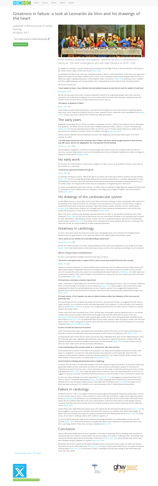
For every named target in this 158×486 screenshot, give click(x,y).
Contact (71, 3)
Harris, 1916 (136, 409)
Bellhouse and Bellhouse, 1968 (77, 324)
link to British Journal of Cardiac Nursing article (31, 39)
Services (45, 3)
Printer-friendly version (23, 453)
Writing (53, 3)
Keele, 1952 (63, 107)
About (36, 3)
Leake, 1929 (63, 248)
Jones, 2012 (68, 192)
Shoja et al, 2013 (114, 131)
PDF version (37, 453)
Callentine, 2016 (126, 272)
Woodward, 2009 (65, 317)
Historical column (21, 44)
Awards (62, 3)
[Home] (23, 3)
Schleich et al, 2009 (109, 438)
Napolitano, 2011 (65, 91)
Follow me (20, 466)
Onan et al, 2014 (76, 448)
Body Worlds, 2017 (101, 358)
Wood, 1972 (96, 71)
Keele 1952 (63, 264)
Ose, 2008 (122, 382)
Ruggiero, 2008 (82, 154)
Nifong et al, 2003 (94, 446)
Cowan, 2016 (63, 208)
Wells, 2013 (119, 79)
